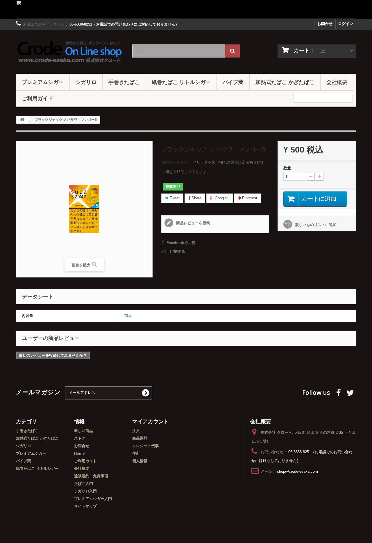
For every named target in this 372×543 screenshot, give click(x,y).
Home (79, 453)
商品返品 (139, 438)
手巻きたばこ (124, 81)
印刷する (177, 251)
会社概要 (336, 81)
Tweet (174, 198)
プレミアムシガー (43, 81)
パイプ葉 (233, 81)
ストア (79, 438)
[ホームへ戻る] (22, 119)
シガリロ (86, 81)
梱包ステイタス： (176, 162)
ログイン (345, 23)
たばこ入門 (83, 483)
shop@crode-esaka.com (297, 471)
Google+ (221, 198)
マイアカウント (150, 421)
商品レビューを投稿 (192, 223)
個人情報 (139, 461)
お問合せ (324, 23)
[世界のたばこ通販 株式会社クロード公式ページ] (70, 50)
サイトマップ (85, 506)
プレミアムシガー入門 (93, 499)
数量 (287, 168)
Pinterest (249, 198)
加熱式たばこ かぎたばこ (284, 81)
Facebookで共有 (181, 243)
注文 (136, 431)
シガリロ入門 (85, 491)
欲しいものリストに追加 (315, 225)
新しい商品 (83, 431)
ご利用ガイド (37, 98)
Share (195, 198)
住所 (136, 453)
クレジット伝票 (145, 446)
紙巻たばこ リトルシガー (181, 81)
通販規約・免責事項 (91, 476)
